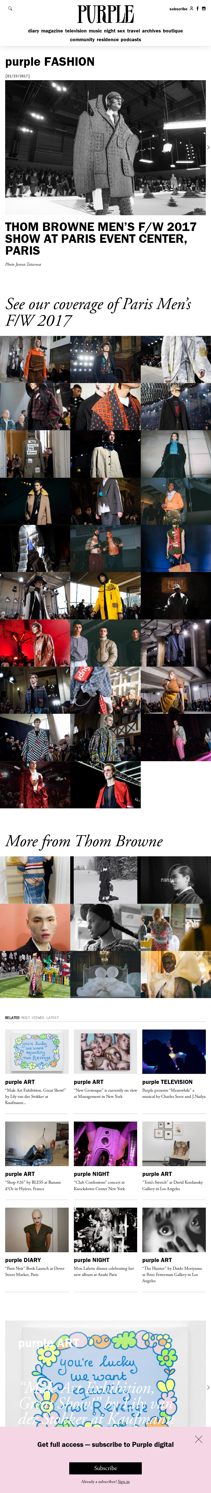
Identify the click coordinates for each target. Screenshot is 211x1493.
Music (95, 30)
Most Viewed (33, 1018)
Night (110, 30)
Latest (52, 1018)
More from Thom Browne (83, 841)
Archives (151, 30)
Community (82, 39)
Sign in (124, 1481)
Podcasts (131, 39)
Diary (33, 30)
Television (76, 30)
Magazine (52, 30)
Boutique (173, 30)
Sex (121, 30)
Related (12, 1018)
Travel (133, 30)
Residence (108, 39)
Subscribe (105, 1468)
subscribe (179, 9)
